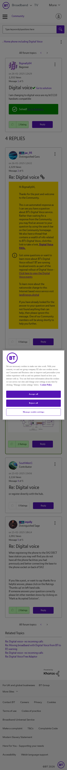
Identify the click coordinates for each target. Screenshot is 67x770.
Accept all (33, 394)
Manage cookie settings (33, 412)
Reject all (33, 403)
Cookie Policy (46, 385)
